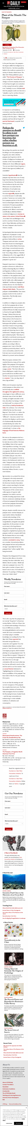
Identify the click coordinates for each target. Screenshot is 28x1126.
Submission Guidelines (9, 1089)
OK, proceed (18, 1123)
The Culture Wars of (13, 913)
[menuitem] (23, 2)
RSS (4, 1100)
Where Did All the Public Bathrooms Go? (13, 908)
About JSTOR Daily (8, 1082)
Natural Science (7, 891)
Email (5, 599)
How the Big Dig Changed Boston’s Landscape (14, 918)
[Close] (26, 1107)
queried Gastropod (8, 121)
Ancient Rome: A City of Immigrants (11, 910)
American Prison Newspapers (11, 1097)
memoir (7, 378)
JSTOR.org (5, 1104)
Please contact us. (7, 708)
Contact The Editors (8, 1084)
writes (20, 239)
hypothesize (12, 175)
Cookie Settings (9, 1123)
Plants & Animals (8, 997)
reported (15, 639)
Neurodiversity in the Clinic (9, 916)
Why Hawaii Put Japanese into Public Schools (12, 1046)
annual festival (8, 669)
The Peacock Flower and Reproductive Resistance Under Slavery (13, 1001)
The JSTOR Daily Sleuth (9, 1093)
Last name (7, 593)
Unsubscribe (6, 1091)
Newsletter (24, 2)
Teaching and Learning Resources (12, 1095)
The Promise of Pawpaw (14, 77)
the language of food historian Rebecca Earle (13, 430)
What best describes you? (11, 606)
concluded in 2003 (14, 540)
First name (7, 586)
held (23, 88)
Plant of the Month (7, 12)
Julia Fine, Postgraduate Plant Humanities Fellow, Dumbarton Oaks (13, 48)
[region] (14, 1116)
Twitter (16, 784)
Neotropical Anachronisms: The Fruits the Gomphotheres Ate (12, 736)
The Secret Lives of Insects (11, 1031)
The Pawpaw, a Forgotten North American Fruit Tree (12, 753)
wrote (9, 369)
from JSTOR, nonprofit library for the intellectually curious (14, 7)
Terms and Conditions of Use (15, 1104)
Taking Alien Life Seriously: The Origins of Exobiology (13, 971)
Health (6, 938)
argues (23, 164)
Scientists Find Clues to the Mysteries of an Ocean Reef (13, 894)
